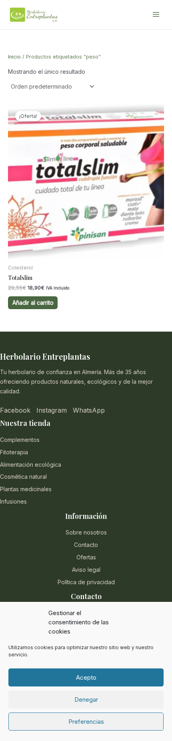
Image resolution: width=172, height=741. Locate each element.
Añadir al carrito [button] (33, 302)
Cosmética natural (23, 476)
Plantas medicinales (26, 489)
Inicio (14, 57)
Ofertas (86, 557)
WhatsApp (89, 410)
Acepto (86, 677)
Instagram (51, 410)
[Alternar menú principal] (156, 15)
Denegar (86, 699)
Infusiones (13, 501)
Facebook (15, 410)
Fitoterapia (14, 452)
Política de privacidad (86, 582)
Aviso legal (86, 569)
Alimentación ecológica (30, 464)
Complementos (20, 439)
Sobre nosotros (86, 532)
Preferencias (86, 721)
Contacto (86, 544)
